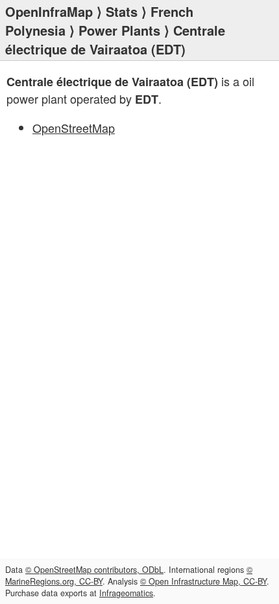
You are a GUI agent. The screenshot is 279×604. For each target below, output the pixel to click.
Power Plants (119, 30)
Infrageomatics (126, 593)
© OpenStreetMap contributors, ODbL (94, 569)
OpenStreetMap (73, 127)
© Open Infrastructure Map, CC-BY (203, 581)
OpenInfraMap (49, 11)
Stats (122, 11)
